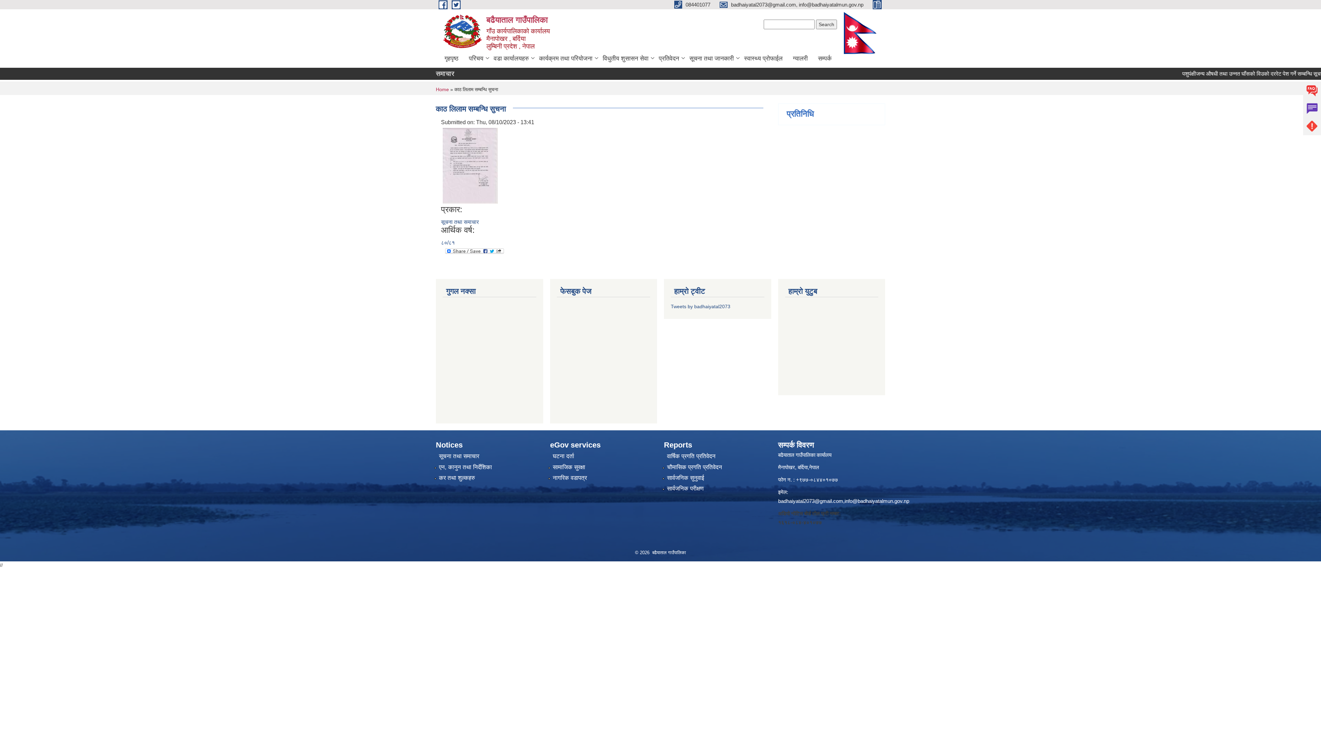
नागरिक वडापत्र (570, 478)
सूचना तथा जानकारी (711, 58)
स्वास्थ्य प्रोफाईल (763, 58)
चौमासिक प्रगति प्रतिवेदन (694, 467)
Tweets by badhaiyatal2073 (700, 306)
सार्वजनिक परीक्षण (685, 488)
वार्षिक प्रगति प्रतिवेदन (691, 456)
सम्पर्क (824, 58)
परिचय (476, 58)
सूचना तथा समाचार (460, 222)
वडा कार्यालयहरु (511, 58)
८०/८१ (448, 243)
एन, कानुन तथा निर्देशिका (465, 467)
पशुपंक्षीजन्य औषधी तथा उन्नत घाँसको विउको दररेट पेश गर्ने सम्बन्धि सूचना (1235, 74)
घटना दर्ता (563, 456)
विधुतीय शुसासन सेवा (625, 58)
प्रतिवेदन (669, 58)
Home (442, 89)
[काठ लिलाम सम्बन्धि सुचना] (470, 165)
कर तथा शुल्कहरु (457, 478)
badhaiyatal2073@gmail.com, (811, 501)
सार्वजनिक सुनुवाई (685, 478)
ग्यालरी (800, 58)
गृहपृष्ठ (451, 58)
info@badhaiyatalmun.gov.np (877, 501)
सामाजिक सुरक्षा (569, 467)
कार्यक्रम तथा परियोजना (565, 58)
